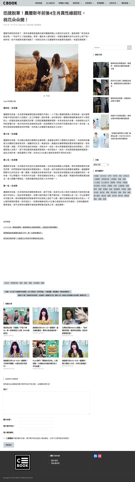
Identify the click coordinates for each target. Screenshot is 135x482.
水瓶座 (124, 189)
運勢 (42, 283)
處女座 (103, 196)
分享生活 (112, 3)
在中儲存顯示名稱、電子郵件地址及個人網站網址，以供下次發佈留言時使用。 (38, 438)
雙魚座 (126, 196)
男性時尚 (76, 3)
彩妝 (115, 186)
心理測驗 (121, 186)
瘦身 (119, 192)
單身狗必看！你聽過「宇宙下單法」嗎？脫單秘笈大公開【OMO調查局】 (16, 330)
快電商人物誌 (64, 3)
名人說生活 (50, 3)
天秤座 (119, 182)
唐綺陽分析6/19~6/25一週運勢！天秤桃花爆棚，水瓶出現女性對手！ (15, 363)
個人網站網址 (8, 432)
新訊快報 (38, 3)
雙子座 (120, 196)
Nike (120, 176)
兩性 (124, 179)
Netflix (115, 176)
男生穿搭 (114, 192)
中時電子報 (14, 283)
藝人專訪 (97, 196)
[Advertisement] (46, 263)
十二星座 (97, 182)
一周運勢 (97, 179)
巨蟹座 (110, 186)
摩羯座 (105, 189)
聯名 (129, 192)
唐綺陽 (113, 182)
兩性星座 (125, 3)
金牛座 (114, 196)
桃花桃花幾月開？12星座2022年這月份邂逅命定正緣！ (24, 238)
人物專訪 (113, 179)
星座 (110, 189)
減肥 (129, 189)
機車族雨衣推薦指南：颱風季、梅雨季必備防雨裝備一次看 (121, 66)
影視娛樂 (100, 3)
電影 (95, 199)
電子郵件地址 (9, 426)
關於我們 (54, 461)
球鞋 (107, 192)
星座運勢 (37, 25)
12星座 (96, 176)
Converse (103, 176)
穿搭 (124, 192)
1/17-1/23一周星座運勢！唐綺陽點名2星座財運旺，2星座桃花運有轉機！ (30, 227)
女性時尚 (88, 3)
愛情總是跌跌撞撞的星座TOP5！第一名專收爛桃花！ (23, 233)
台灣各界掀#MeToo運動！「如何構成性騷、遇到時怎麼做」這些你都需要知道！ (74, 330)
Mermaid (22, 25)
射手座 (103, 186)
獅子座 (102, 192)
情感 (21, 283)
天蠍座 (125, 182)
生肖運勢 (36, 283)
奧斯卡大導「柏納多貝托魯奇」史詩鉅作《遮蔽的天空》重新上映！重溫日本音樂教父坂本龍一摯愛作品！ (52, 295)
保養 (119, 179)
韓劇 (100, 199)
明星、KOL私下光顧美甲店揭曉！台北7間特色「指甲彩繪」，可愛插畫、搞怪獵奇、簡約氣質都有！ (38, 292)
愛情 (25, 283)
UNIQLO (126, 176)
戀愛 (30, 283)
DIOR (109, 176)
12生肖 (6, 283)
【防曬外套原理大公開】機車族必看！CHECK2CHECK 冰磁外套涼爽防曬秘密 (121, 136)
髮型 (104, 199)
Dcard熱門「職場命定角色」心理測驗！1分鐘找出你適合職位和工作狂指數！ (45, 363)
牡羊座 (96, 192)
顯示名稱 (7, 420)
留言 (5, 389)
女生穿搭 (97, 186)
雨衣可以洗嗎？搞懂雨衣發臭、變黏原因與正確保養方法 (121, 83)
